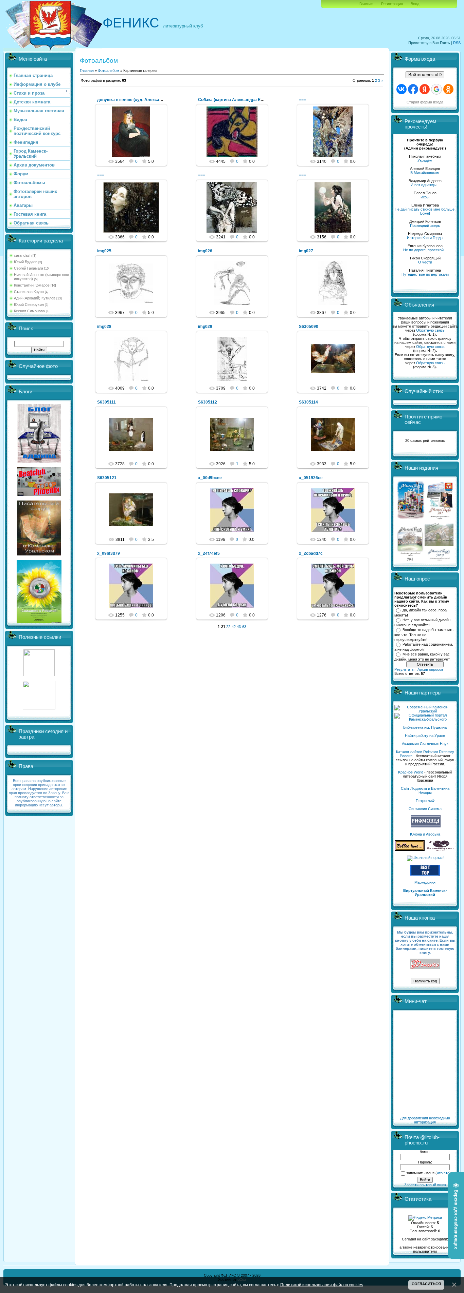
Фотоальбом (108, 70)
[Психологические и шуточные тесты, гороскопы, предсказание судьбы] (39, 675)
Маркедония (424, 882)
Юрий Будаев (25, 262)
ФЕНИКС (131, 22)
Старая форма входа (425, 102)
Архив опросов (430, 669)
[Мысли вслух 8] (410, 559)
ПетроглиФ (425, 801)
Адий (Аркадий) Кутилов (34, 298)
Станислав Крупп (29, 292)
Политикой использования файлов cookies (321, 1284)
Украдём (424, 160)
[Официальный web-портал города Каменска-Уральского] (425, 719)
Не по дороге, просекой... (425, 250)
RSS (457, 43)
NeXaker (336, 137)
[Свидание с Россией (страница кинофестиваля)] (39, 622)
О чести (425, 262)
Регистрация (392, 4)
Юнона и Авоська (425, 834)
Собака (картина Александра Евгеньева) (239, 99)
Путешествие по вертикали (425, 274)
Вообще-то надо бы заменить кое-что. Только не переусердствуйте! (423, 634)
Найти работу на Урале (425, 735)
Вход (415, 4)
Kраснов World (410, 772)
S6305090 (308, 326)
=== (302, 99)
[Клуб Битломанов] (39, 494)
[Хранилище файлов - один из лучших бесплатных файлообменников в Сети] (39, 708)
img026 (205, 251)
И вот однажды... (425, 185)
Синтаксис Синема (425, 809)
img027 (306, 251)
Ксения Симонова (29, 311)
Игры (425, 197)
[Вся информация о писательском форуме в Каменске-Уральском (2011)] (39, 554)
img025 (104, 251)
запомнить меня (420, 1173)
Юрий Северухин (29, 304)
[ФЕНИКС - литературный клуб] (425, 964)
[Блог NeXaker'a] (39, 461)
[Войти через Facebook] (413, 89)
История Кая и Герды (425, 238)
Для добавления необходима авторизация (425, 1120)
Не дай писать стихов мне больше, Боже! (425, 211)
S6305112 (207, 402)
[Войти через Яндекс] (425, 89)
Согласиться (426, 1284)
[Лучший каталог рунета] (425, 874)
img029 (205, 326)
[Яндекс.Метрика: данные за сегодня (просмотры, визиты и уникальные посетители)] (425, 1218)
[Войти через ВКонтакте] (401, 89)
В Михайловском (425, 173)
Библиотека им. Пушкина (425, 727)
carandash (23, 255)
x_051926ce (311, 477)
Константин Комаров (32, 285)
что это (443, 1173)
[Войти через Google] (436, 89)
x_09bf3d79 (108, 553)
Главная (366, 4)
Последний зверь (425, 225)
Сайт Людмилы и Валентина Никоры (425, 790)
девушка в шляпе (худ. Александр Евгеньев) (142, 99)
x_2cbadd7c (311, 553)
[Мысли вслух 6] (410, 519)
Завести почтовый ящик (425, 1185)
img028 (104, 326)
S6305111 (106, 402)
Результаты (404, 669)
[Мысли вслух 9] (439, 559)
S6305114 (308, 402)
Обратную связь (430, 330)
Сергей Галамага (28, 268)
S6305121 (107, 477)
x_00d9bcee (210, 477)
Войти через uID (425, 74)
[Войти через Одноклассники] (448, 89)
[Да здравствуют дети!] (441, 849)
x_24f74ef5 (209, 553)
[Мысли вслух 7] (439, 519)
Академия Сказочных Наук (425, 744)
